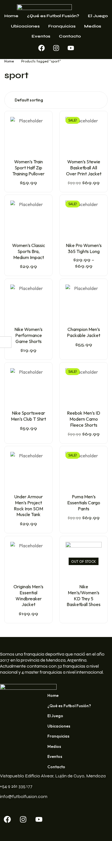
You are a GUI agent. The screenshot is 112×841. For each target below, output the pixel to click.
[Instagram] (56, 48)
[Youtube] (70, 48)
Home (9, 61)
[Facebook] (41, 48)
